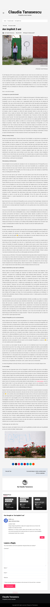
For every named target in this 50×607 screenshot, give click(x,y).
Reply (42, 537)
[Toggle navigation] (3, 13)
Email (5, 572)
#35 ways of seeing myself (28, 32)
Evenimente (22, 499)
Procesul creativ (12, 25)
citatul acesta (40, 381)
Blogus (28, 605)
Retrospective (9, 501)
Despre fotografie (24, 497)
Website (6, 577)
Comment (6, 548)
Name (5, 568)
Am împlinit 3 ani (11, 29)
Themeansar (35, 605)
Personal (5, 25)
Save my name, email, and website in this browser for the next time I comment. (23, 582)
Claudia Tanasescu (24, 12)
